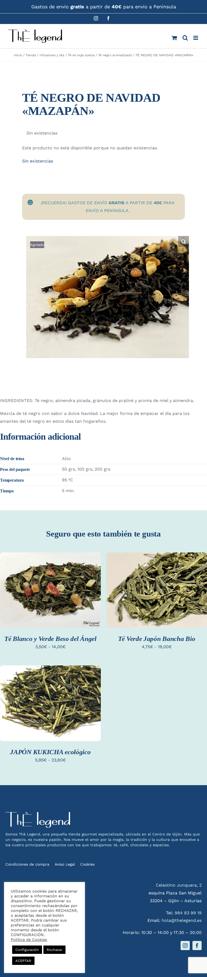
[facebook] (197, 945)
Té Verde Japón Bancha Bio (156, 638)
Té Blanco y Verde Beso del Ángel (50, 638)
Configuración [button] (27, 950)
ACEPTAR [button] (23, 961)
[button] (183, 241)
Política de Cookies (29, 939)
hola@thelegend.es (182, 920)
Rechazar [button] (54, 950)
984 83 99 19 (188, 912)
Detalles (17, 596)
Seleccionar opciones (50, 586)
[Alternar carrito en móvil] (174, 38)
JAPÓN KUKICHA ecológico (50, 752)
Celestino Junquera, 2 (179, 885)
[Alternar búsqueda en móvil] (185, 38)
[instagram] (185, 945)
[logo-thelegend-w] (37, 814)
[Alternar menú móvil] (196, 38)
